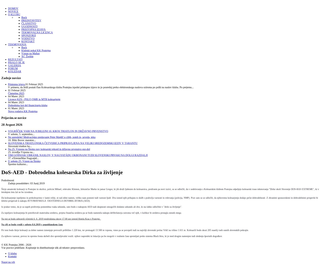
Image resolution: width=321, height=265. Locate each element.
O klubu (12, 253)
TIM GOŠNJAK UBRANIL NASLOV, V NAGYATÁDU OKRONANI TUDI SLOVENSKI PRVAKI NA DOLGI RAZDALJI (78, 155)
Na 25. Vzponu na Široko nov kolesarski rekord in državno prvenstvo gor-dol (49, 149)
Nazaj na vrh (8, 262)
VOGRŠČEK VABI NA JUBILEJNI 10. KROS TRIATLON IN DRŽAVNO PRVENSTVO (58, 131)
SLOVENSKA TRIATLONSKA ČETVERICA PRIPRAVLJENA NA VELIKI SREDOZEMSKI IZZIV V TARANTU (73, 143)
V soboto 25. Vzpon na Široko (24, 161)
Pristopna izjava (16, 84)
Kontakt (12, 256)
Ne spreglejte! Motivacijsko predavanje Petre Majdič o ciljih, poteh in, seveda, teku (51, 137)
